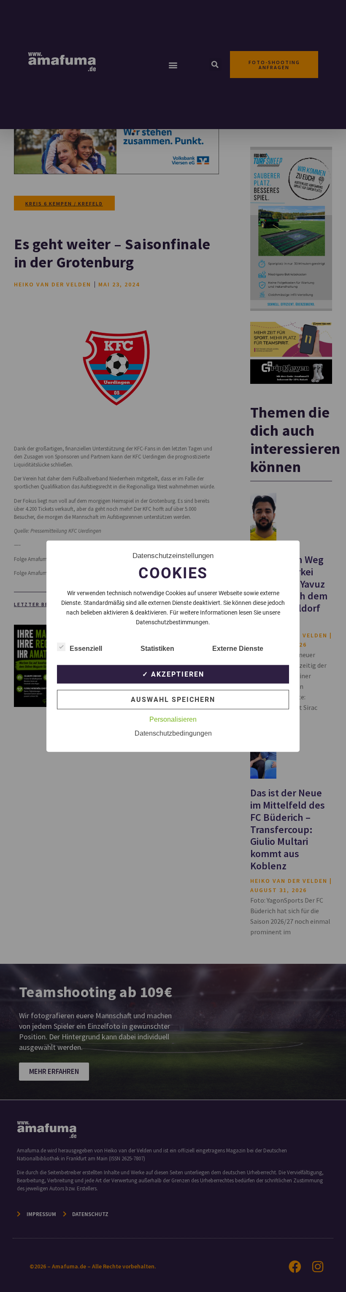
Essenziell (86, 648)
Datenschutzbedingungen (173, 732)
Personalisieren (173, 719)
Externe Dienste (237, 648)
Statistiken (157, 648)
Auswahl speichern (173, 699)
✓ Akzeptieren (173, 674)
